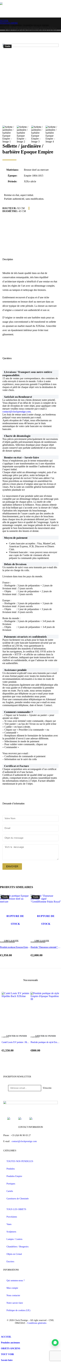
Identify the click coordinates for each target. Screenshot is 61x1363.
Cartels (10, 1191)
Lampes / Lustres (14, 1239)
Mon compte (12, 1288)
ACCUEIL (6, 1336)
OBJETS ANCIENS (10, 1348)
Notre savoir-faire (15, 1303)
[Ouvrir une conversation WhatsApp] (55, 1342)
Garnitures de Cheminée (18, 1198)
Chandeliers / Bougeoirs (17, 1246)
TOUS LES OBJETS (16, 1209)
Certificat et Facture (16, 766)
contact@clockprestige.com (16, 411)
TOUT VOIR (7, 1354)
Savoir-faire (7, 1360)
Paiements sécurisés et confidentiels (25, 636)
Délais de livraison (15, 564)
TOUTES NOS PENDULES (20, 1161)
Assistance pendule (15, 670)
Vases (9, 1224)
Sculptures (11, 1231)
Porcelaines (12, 1216)
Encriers (10, 1261)
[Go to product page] (16, 1012)
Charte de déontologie (17, 435)
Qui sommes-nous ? (16, 1280)
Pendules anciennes (10, 1342)
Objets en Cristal (14, 1254)
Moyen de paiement (15, 537)
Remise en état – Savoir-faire (21, 457)
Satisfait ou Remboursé (18, 396)
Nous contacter (13, 1295)
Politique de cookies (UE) (18, 1310)
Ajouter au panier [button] (16, 1036)
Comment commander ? (18, 712)
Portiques (11, 1183)
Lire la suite (11, 941)
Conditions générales (36, 1323)
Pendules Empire (14, 1176)
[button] (30, 373)
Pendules (11, 1168)
